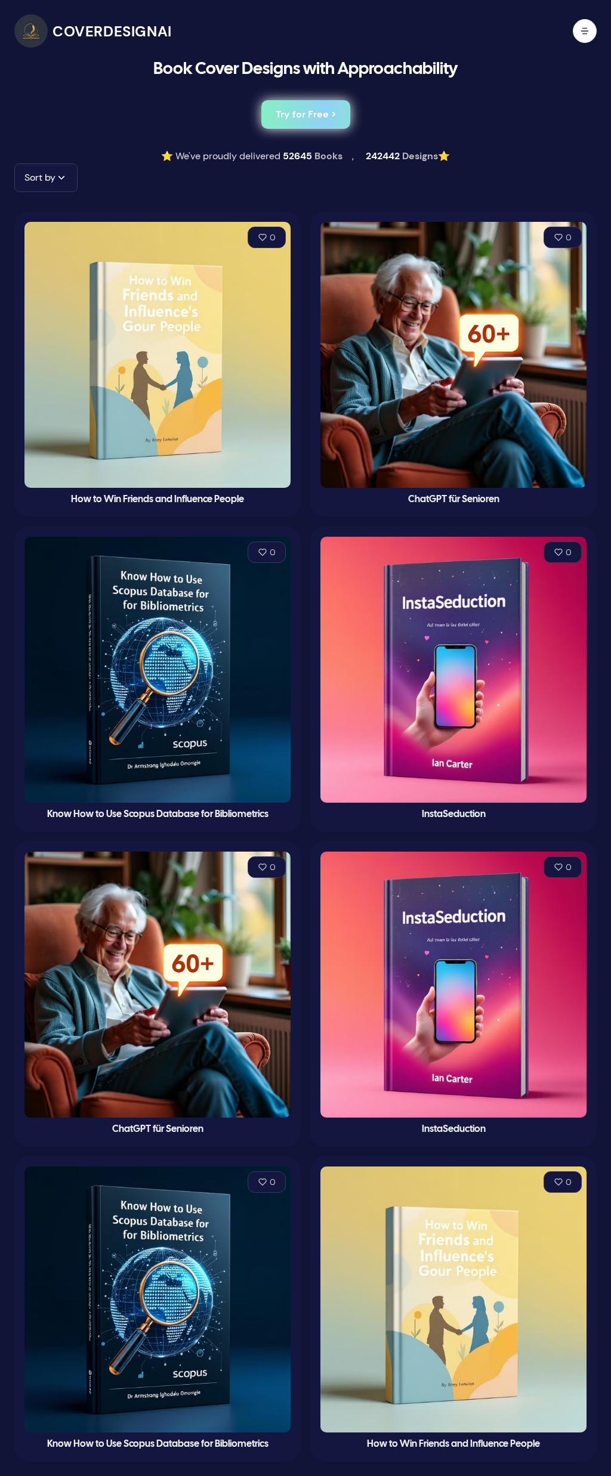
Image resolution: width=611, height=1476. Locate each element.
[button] (46, 177)
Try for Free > (306, 114)
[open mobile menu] (585, 31)
